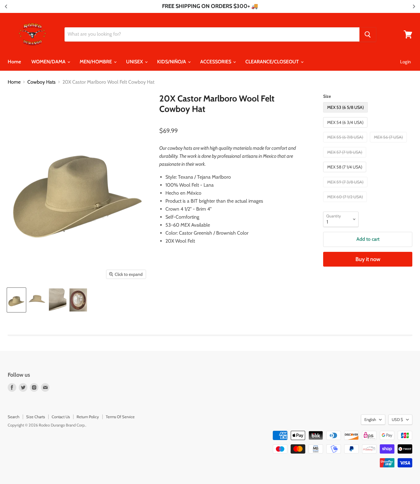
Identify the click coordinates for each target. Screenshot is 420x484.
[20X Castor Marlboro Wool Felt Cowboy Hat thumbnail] (16, 300)
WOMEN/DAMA (49, 62)
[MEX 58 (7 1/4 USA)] (345, 174)
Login (405, 62)
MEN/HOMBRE (96, 62)
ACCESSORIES (216, 62)
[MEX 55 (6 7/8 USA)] (346, 144)
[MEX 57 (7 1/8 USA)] (345, 159)
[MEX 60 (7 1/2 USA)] (345, 203)
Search (13, 416)
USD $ (397, 419)
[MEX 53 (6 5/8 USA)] (346, 114)
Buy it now (367, 259)
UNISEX (135, 62)
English (370, 419)
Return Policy (88, 416)
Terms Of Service (120, 416)
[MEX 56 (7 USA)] (389, 144)
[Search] (367, 34)
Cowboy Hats (41, 82)
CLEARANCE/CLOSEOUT (272, 62)
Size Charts (35, 416)
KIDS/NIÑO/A (172, 62)
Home (14, 62)
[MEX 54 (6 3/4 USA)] (346, 129)
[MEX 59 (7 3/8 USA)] (346, 189)
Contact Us (61, 416)
